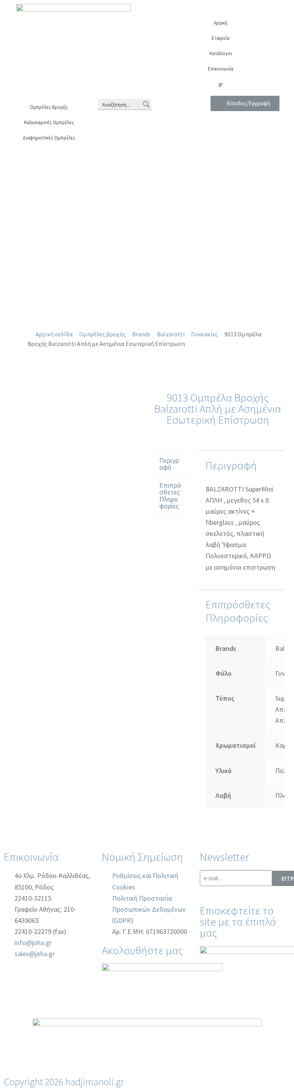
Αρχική (220, 23)
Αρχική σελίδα (54, 334)
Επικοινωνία (220, 69)
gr (221, 84)
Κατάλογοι (220, 53)
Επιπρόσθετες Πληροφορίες (170, 495)
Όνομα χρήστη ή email (245, 114)
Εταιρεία (220, 38)
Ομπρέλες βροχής (102, 334)
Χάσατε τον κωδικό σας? (245, 204)
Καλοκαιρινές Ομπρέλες (49, 122)
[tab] (170, 464)
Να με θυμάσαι (248, 174)
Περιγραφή (169, 464)
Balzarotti (171, 334)
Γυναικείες (204, 334)
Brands (141, 334)
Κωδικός (245, 144)
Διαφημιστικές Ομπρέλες (49, 137)
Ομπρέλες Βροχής (49, 107)
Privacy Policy (225, 260)
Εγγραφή (245, 215)
